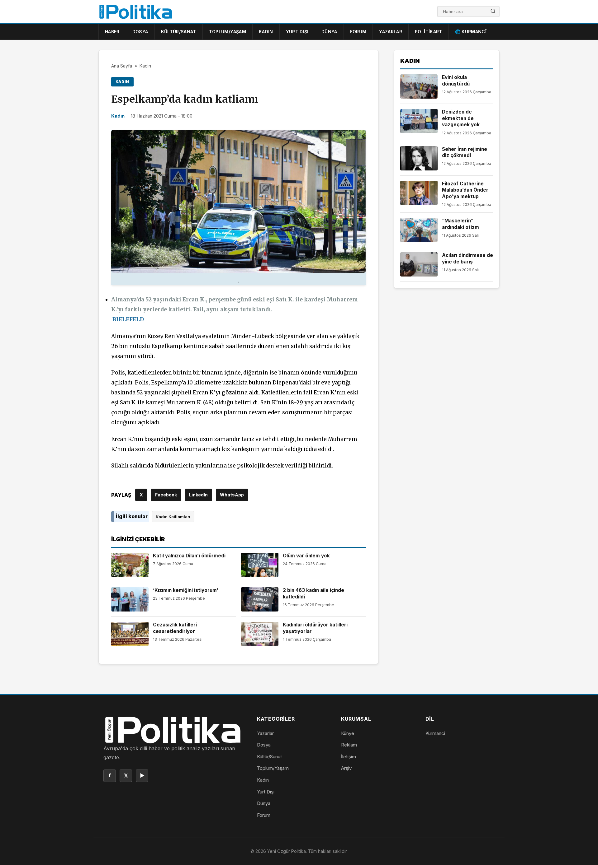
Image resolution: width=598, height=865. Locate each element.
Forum (358, 31)
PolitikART (428, 31)
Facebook (166, 494)
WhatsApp (232, 494)
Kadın (266, 31)
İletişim (348, 757)
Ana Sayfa (121, 65)
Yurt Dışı (297, 31)
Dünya (329, 31)
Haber (112, 31)
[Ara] (493, 11)
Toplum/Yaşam (227, 31)
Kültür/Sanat (178, 31)
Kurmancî (435, 733)
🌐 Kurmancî (471, 31)
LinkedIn (198, 494)
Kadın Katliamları (173, 516)
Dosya (140, 31)
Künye (347, 733)
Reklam (349, 745)
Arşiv (346, 768)
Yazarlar (390, 31)
